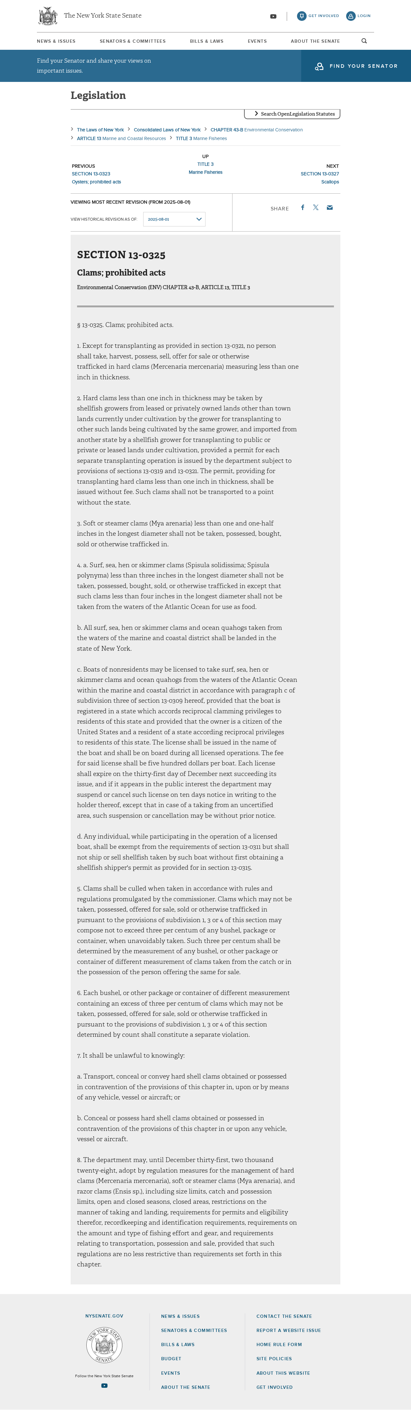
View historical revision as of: (104, 219)
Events (257, 41)
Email (329, 207)
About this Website (283, 1373)
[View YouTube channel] (273, 16)
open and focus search (364, 43)
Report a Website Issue (289, 1330)
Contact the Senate (284, 1316)
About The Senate (315, 41)
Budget (171, 1359)
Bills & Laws (207, 41)
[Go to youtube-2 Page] (104, 1385)
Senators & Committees (133, 41)
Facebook (302, 207)
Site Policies (274, 1359)
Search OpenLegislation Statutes (298, 114)
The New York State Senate (103, 16)
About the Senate (185, 1387)
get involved (324, 16)
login (364, 16)
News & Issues (56, 41)
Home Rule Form (279, 1345)
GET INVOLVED (275, 1387)
